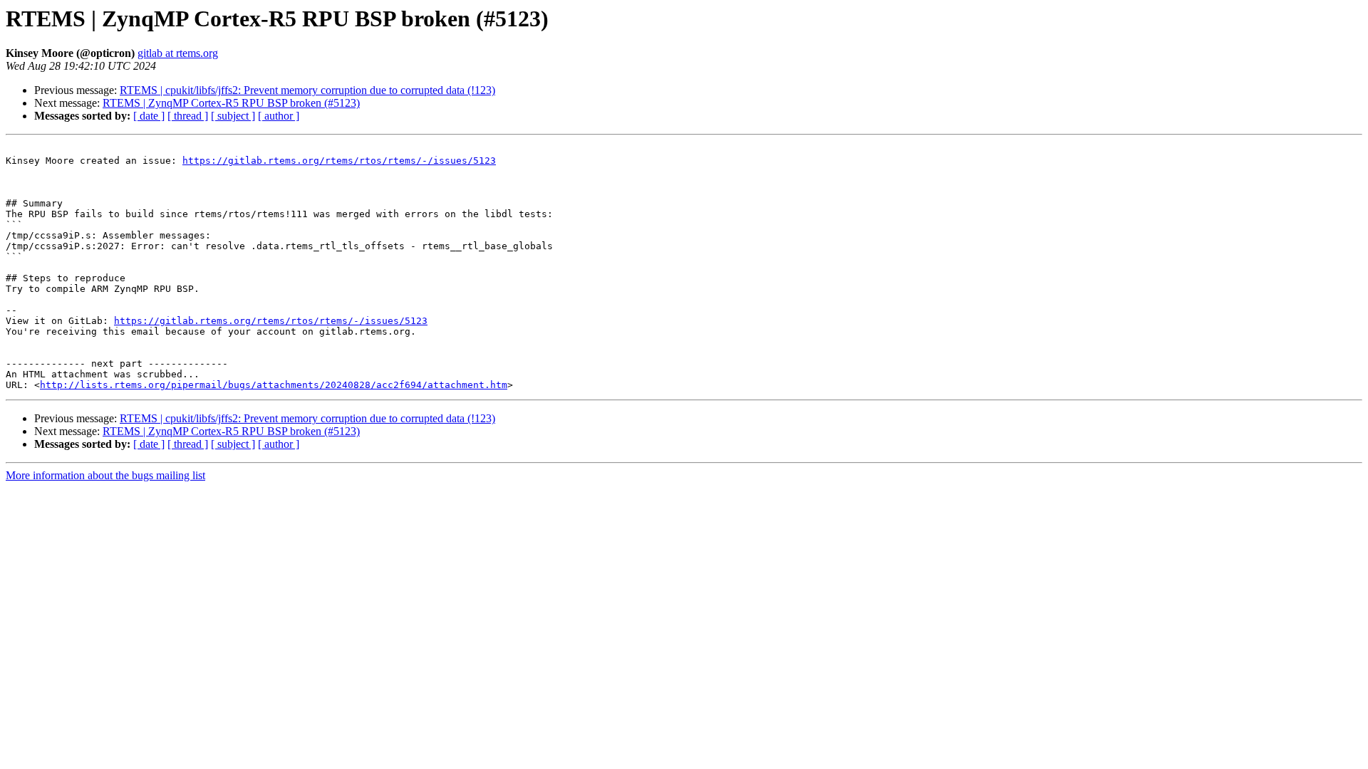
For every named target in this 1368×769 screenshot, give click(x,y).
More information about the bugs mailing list (105, 475)
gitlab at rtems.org (178, 53)
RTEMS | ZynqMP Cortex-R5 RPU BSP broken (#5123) (231, 103)
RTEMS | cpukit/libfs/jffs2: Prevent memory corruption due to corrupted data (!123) (307, 90)
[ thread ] (187, 116)
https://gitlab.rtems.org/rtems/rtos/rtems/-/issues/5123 (339, 160)
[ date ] (149, 116)
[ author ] (278, 116)
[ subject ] (233, 116)
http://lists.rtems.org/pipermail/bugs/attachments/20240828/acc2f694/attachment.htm (273, 385)
